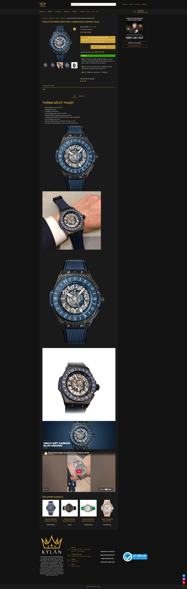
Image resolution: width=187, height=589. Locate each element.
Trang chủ (124, 4)
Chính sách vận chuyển (107, 555)
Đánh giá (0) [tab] (82, 96)
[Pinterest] (83, 81)
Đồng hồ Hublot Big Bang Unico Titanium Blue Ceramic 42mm (51, 521)
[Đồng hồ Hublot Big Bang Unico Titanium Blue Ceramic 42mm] (50, 508)
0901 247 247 (143, 12)
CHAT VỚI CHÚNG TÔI (134, 46)
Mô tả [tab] (74, 96)
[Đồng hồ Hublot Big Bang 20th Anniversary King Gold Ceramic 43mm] (69, 508)
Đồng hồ (50, 11)
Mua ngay (103, 47)
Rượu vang (82, 11)
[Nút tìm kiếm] (114, 4)
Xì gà (93, 11)
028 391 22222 (75, 566)
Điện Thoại (42, 11)
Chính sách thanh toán (107, 562)
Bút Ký (88, 11)
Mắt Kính (74, 11)
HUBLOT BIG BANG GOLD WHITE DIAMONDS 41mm (107, 521)
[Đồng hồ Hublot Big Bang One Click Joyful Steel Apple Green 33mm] (88, 508)
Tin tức (131, 4)
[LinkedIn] (85, 81)
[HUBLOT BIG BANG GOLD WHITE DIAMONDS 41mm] (107, 508)
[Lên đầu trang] (183, 586)
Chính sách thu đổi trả (107, 551)
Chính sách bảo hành (107, 558)
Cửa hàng (137, 4)
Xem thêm (143, 4)
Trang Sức (66, 11)
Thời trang (58, 11)
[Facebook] (80, 81)
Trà (97, 11)
